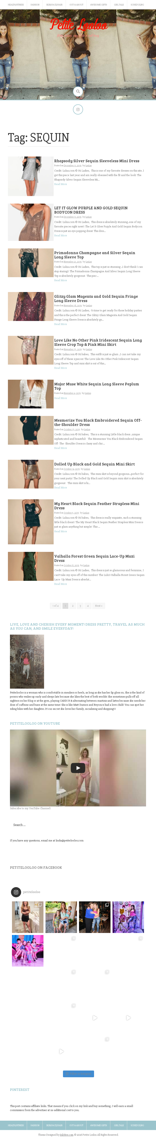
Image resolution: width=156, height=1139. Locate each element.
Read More (60, 184)
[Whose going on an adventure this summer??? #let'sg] (128, 917)
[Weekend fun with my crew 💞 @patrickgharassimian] (27, 917)
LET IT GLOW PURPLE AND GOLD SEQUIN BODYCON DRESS (91, 210)
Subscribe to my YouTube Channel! (30, 808)
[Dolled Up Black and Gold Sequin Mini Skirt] (31, 474)
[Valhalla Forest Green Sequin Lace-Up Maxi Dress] (31, 566)
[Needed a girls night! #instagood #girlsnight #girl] (128, 951)
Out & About (76, 4)
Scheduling (137, 4)
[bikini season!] (78, 768)
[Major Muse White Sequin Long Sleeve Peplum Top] (31, 394)
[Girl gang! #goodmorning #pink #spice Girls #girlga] (27, 951)
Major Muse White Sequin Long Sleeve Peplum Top (96, 386)
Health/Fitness (16, 4)
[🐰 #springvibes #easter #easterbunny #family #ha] (27, 1018)
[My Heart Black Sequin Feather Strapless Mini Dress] (31, 521)
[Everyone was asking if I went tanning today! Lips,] (94, 1018)
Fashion (35, 4)
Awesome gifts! (98, 4)
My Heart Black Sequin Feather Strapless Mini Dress (96, 505)
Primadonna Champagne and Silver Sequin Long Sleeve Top (94, 254)
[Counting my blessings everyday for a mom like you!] (94, 917)
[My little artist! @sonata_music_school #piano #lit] (27, 984)
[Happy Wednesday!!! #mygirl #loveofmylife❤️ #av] (128, 984)
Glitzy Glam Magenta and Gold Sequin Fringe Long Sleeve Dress (96, 298)
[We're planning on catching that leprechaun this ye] (128, 1051)
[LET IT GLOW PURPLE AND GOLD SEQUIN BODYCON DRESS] (31, 222)
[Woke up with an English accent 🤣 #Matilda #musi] (128, 1018)
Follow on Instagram (80, 1073)
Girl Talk (119, 4)
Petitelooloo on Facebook (36, 867)
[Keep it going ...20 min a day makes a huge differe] (61, 1051)
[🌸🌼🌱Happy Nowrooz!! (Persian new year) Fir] (27, 1051)
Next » (98, 606)
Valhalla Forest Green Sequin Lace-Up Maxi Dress (94, 558)
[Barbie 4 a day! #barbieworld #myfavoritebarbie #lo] (61, 951)
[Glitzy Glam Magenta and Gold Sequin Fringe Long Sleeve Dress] (31, 306)
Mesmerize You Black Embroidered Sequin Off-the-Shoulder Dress (98, 422)
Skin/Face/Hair (54, 4)
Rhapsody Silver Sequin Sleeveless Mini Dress (96, 160)
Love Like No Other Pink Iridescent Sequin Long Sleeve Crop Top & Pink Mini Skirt (98, 342)
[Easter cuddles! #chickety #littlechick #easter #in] (61, 984)
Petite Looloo (78, 25)
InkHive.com (66, 1135)
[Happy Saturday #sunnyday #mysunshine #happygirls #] (94, 951)
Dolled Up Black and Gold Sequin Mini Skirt (94, 463)
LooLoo (89, 165)
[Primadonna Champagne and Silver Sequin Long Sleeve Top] (31, 262)
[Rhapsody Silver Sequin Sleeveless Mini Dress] (31, 176)
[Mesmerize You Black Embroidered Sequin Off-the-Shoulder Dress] (31, 430)
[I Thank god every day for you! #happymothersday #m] (61, 917)
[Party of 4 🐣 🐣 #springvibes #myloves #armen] (94, 984)
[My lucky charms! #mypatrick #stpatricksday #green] (94, 1051)
